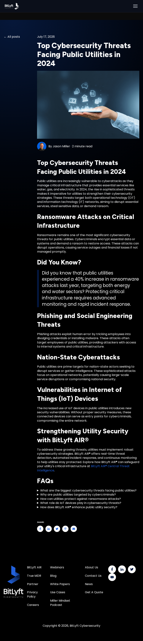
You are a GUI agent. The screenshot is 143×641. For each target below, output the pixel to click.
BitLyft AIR (34, 567)
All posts (13, 37)
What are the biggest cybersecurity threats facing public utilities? (88, 491)
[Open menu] (135, 6)
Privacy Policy (32, 594)
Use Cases (57, 592)
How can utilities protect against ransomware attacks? (80, 499)
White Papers (60, 584)
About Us (91, 567)
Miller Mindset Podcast (60, 602)
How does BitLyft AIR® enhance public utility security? (78, 507)
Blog (53, 576)
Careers (33, 605)
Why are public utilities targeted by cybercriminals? (78, 495)
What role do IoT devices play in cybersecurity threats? (80, 503)
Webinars (57, 567)
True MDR (34, 576)
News (89, 584)
